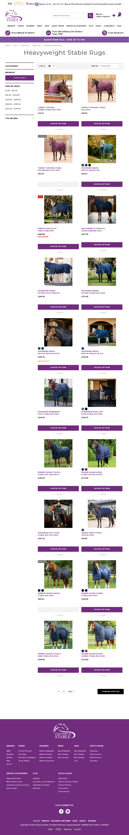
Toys (76, 761)
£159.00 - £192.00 (13, 104)
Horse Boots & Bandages (27, 757)
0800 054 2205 (58, 4)
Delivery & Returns (64, 785)
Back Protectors (95, 757)
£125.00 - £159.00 (13, 100)
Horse (15, 45)
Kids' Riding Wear (80, 751)
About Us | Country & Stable (68, 781)
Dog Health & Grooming (41, 785)
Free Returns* (116, 33)
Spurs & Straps (12, 788)
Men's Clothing (63, 754)
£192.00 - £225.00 (13, 109)
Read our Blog (83, 4)
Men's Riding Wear (64, 751)
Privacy (45, 821)
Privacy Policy (63, 788)
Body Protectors (96, 754)
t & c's (36, 821)
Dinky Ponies (62, 778)
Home (7, 45)
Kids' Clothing (79, 754)
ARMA (9, 751)
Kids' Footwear (79, 757)
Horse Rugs (25, 45)
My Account (109, 4)
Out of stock (58, 184)
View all (9, 764)
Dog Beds (36, 778)
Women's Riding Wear (46, 751)
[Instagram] (68, 811)
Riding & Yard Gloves (14, 778)
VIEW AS (42, 66)
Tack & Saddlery (24, 761)
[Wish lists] (113, 15)
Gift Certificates (96, 4)
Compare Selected (111, 691)
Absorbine (10, 754)
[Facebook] (61, 811)
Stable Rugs (36, 45)
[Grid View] (49, 66)
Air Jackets (94, 761)
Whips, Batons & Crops (14, 781)
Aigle (8, 761)
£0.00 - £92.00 (11, 91)
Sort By (94, 66)
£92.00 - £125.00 (12, 95)
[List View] (54, 66)
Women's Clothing (45, 754)
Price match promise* (23, 33)
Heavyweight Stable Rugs (53, 45)
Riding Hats (94, 751)
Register (106, 16)
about (82, 821)
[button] (21, 4)
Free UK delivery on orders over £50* (67, 33)
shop (75, 821)
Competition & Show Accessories (18, 785)
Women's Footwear (45, 757)
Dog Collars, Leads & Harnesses (44, 781)
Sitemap (92, 821)
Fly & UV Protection (25, 751)
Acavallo (9, 757)
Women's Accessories (46, 761)
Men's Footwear (63, 757)
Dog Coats (36, 788)
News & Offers (70, 4)
